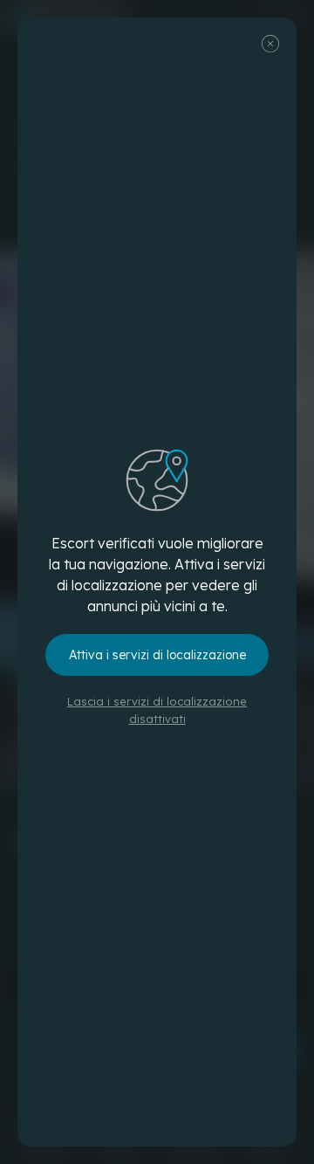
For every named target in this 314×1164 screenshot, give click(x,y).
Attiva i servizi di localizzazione (157, 655)
